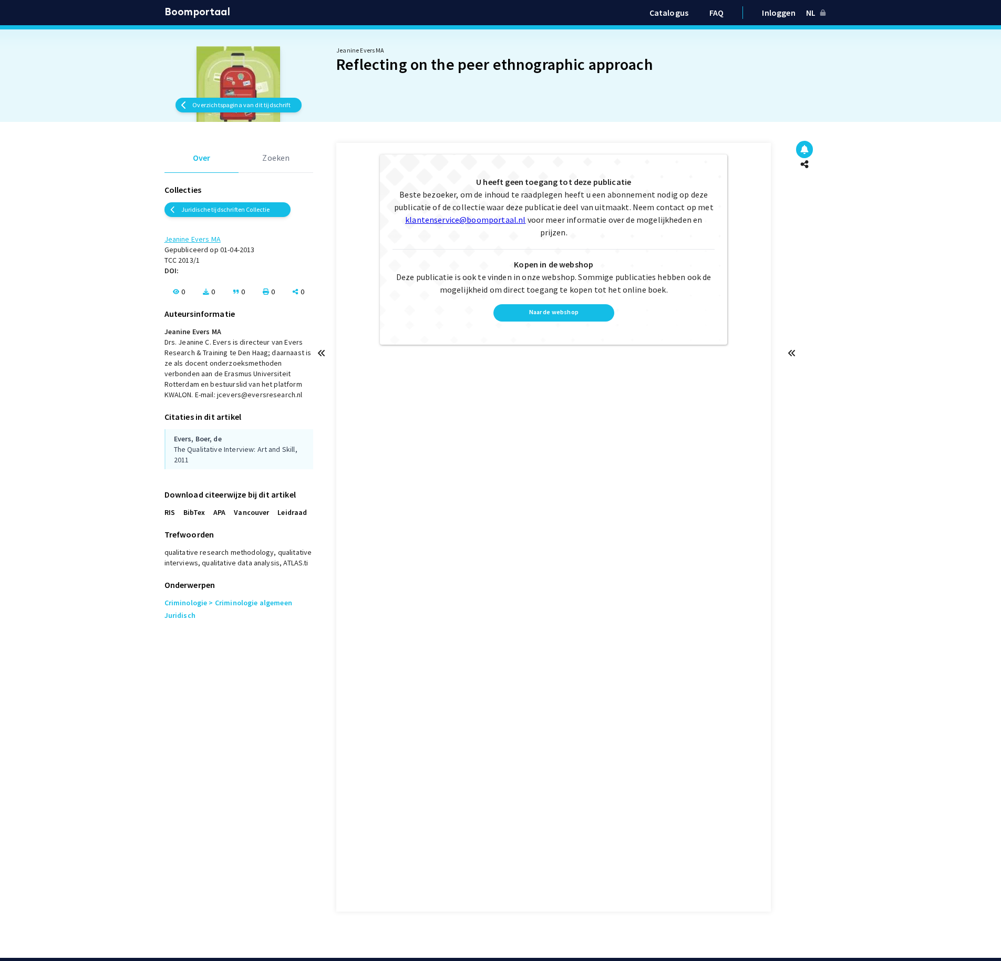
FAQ (716, 12)
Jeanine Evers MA (192, 239)
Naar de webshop (554, 312)
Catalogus (668, 12)
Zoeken (276, 157)
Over (202, 157)
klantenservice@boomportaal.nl (465, 219)
